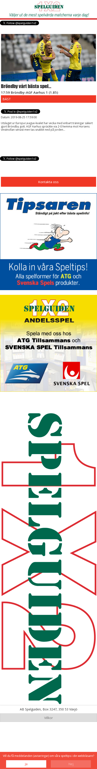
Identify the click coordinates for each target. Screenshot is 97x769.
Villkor (48, 718)
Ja (26, 764)
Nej (71, 764)
